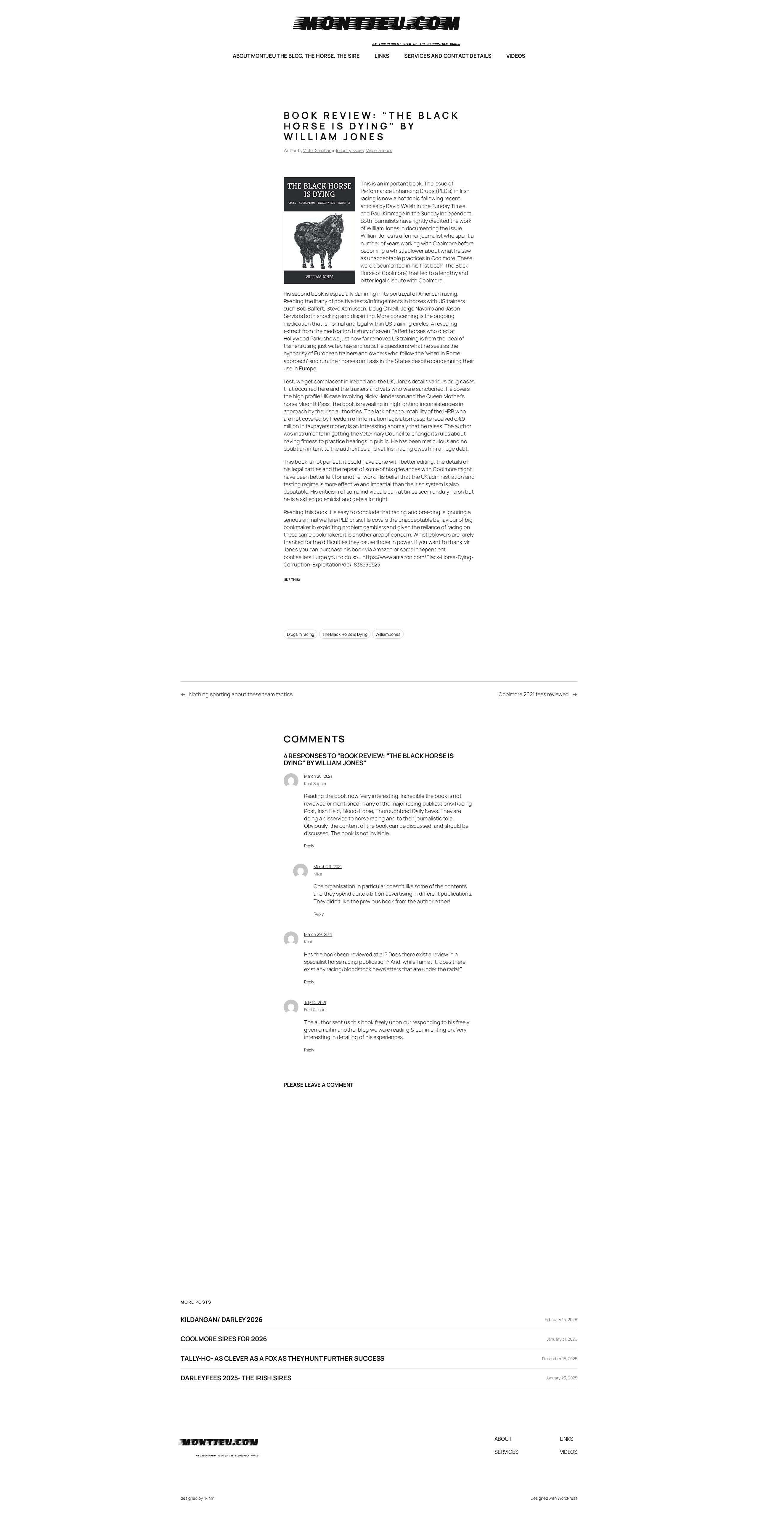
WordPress (567, 1498)
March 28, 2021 (318, 776)
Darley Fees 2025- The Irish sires (236, 1378)
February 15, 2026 (561, 1319)
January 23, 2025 (561, 1378)
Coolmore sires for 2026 (224, 1339)
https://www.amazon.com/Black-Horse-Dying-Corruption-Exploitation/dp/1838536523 (379, 560)
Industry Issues (350, 150)
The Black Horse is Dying (344, 634)
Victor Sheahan (317, 150)
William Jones (387, 634)
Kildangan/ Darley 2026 (222, 1319)
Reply (309, 846)
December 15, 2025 (559, 1358)
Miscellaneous (379, 150)
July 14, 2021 (315, 1002)
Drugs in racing (300, 634)
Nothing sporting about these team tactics (241, 694)
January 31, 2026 (562, 1339)
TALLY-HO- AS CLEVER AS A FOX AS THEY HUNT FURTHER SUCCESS (282, 1358)
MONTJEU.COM (379, 22)
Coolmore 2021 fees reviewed (534, 694)
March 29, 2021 (328, 866)
